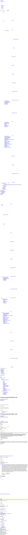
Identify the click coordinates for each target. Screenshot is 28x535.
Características (4, 464)
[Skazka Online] (2, 513)
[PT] (2, 191)
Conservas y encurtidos (6, 385)
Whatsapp (6, 438)
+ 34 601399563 (10, 184)
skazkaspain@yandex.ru (3, 527)
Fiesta (4, 382)
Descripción (1, 464)
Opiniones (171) (2, 400)
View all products (7, 30)
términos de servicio (4, 520)
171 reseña (2, 421)
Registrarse (4, 187)
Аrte (3, 381)
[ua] (3, 191)
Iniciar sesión (4, 186)
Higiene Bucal (5, 394)
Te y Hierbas (4, 390)
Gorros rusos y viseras (5, 386)
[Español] (1, 191)
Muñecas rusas (5, 388)
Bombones (4, 383)
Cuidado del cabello (5, 392)
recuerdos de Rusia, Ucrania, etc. (7, 389)
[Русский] (4, 191)
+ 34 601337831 (6, 184)
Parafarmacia (4, 393)
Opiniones (7, 464)
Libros (4, 387)
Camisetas (4, 384)
